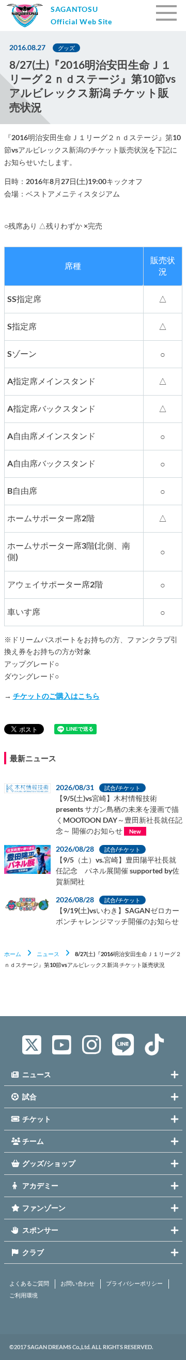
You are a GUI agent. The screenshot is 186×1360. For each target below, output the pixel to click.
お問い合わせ (77, 1283)
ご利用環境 (23, 1295)
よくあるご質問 (29, 1283)
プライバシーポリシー (134, 1283)
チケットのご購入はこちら (56, 695)
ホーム (12, 953)
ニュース (48, 953)
